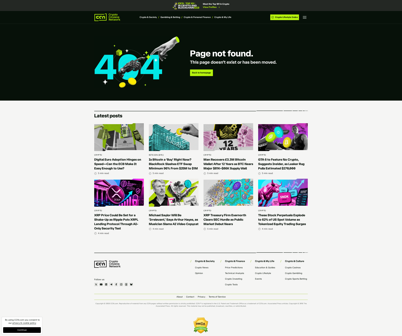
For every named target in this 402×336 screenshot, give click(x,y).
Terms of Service (217, 296)
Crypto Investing (233, 279)
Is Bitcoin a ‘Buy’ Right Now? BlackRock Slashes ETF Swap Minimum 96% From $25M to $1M (173, 164)
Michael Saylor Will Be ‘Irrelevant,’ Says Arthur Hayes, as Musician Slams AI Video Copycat (173, 219)
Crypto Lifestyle (263, 273)
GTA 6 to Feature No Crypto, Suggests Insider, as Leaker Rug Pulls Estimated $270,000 (281, 164)
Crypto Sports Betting (296, 279)
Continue (22, 330)
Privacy (201, 296)
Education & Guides (265, 267)
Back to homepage (201, 72)
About (180, 296)
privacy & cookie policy (24, 323)
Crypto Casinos (293, 267)
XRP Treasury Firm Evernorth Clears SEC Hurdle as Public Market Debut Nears (225, 219)
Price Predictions (234, 267)
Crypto (98, 155)
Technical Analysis (234, 273)
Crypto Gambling (293, 273)
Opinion (199, 273)
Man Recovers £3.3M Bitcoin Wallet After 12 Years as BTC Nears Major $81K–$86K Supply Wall (228, 164)
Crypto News (201, 267)
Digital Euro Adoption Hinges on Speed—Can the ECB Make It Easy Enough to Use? (117, 164)
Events (258, 279)
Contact (190, 296)
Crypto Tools (231, 284)
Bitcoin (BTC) (156, 155)
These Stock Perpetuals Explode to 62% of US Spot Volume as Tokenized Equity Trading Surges (282, 219)
